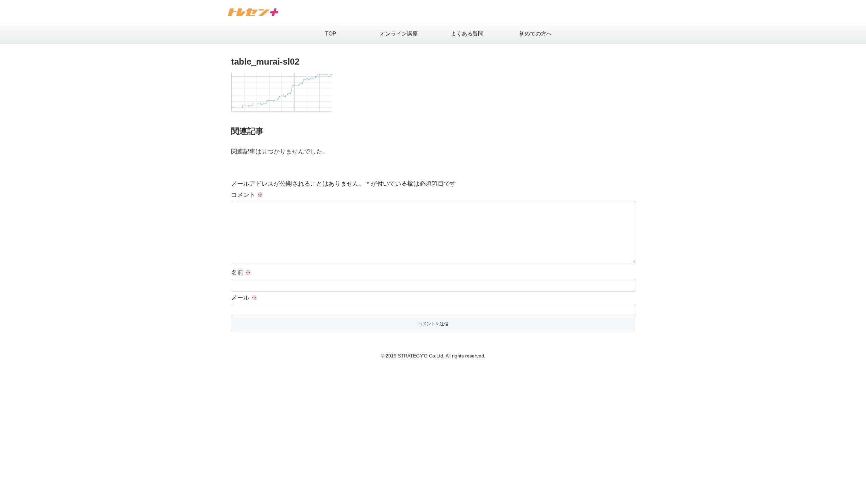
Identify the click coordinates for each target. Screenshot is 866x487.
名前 (241, 272)
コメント (247, 194)
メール (244, 297)
